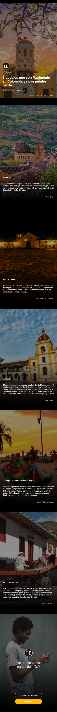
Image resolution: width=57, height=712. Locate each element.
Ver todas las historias (28, 695)
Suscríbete (28, 701)
